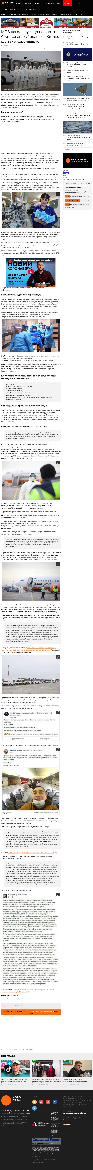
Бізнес (59, 3)
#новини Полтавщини (8, 999)
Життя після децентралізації (68, 14)
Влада (18, 3)
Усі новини (69, 149)
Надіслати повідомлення (43, 1160)
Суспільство (27, 3)
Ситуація (67, 3)
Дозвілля (38, 3)
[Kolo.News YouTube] (77, 160)
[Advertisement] (31, 136)
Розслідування (49, 3)
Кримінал (25, 14)
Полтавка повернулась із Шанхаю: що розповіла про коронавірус (32, 853)
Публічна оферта (39, 1163)
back (87, 14)
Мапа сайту (37, 1157)
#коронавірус (33, 999)
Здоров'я (13, 9)
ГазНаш (54, 14)
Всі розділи (30, 9)
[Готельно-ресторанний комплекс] (46, 23)
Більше (84, 183)
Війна (48, 14)
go (90, 14)
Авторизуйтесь (27, 1049)
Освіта (21, 9)
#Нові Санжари (22, 999)
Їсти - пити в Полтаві (37, 14)
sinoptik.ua (81, 179)
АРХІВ (3, 14)
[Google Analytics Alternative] (66, 1124)
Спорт (5, 9)
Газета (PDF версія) (13, 14)
